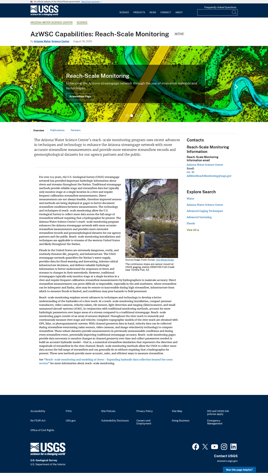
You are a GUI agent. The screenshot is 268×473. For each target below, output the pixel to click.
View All (192, 230)
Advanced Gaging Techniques (205, 211)
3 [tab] (136, 115)
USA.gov (71, 420)
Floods (191, 223)
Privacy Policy (144, 411)
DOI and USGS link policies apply (218, 413)
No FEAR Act (37, 420)
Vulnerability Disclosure (115, 420)
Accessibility (37, 411)
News (153, 12)
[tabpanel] (134, 84)
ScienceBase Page (80, 96)
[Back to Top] (257, 462)
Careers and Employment (143, 422)
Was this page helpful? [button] (239, 469)
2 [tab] (131, 115)
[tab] (38, 130)
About (179, 12)
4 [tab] (141, 115)
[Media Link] (151, 219)
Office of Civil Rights (42, 430)
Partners (75, 130)
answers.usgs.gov (227, 460)
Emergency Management (214, 422)
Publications (57, 130)
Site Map (177, 411)
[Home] (44, 15)
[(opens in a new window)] (196, 446)
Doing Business (180, 420)
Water (190, 198)
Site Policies (108, 411)
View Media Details (165, 260)
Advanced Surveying (199, 217)
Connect (165, 12)
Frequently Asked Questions (220, 7)
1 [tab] (127, 115)
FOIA (69, 411)
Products (139, 12)
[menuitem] (124, 10)
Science (124, 12)
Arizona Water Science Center (51, 22)
